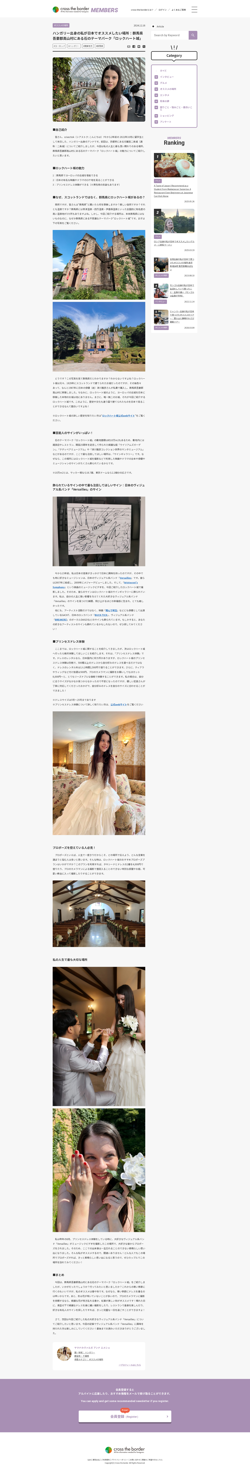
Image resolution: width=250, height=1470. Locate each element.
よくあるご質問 (179, 9)
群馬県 (100, 46)
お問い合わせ (135, 1459)
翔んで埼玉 (111, 610)
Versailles (125, 578)
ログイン (163, 9)
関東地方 (88, 46)
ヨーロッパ (60, 46)
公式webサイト (119, 704)
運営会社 (96, 1459)
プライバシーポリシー (119, 1459)
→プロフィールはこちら (130, 1364)
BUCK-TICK (101, 615)
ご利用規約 (105, 1459)
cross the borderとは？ (142, 9)
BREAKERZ (61, 619)
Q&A (89, 1459)
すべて (163, 70)
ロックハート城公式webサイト (118, 415)
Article (160, 26)
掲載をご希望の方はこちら (152, 1459)
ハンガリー (75, 46)
